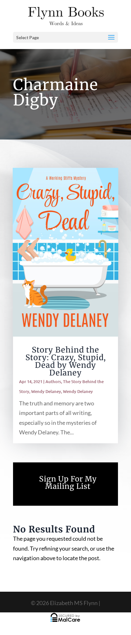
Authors (53, 381)
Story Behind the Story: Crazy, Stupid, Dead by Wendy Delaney (65, 361)
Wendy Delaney (46, 391)
